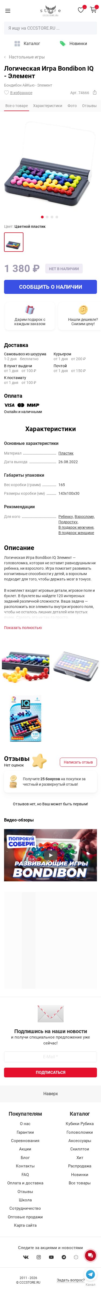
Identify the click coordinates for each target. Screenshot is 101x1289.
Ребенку (65, 516)
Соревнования (25, 1140)
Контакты (25, 1166)
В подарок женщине (76, 533)
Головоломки (80, 1132)
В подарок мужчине (75, 527)
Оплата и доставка (25, 1183)
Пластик (66, 453)
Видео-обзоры (19, 820)
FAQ (25, 1174)
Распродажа (79, 1166)
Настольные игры (27, 57)
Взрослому (84, 516)
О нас (25, 1123)
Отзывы (25, 1191)
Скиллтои (79, 1149)
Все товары (80, 1183)
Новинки (78, 43)
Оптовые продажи (25, 1217)
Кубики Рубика (80, 1123)
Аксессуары (79, 1140)
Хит (79, 1157)
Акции (25, 1149)
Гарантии (25, 1132)
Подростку (68, 522)
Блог (25, 1157)
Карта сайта (25, 1225)
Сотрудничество (25, 1208)
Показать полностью (23, 627)
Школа (25, 1200)
